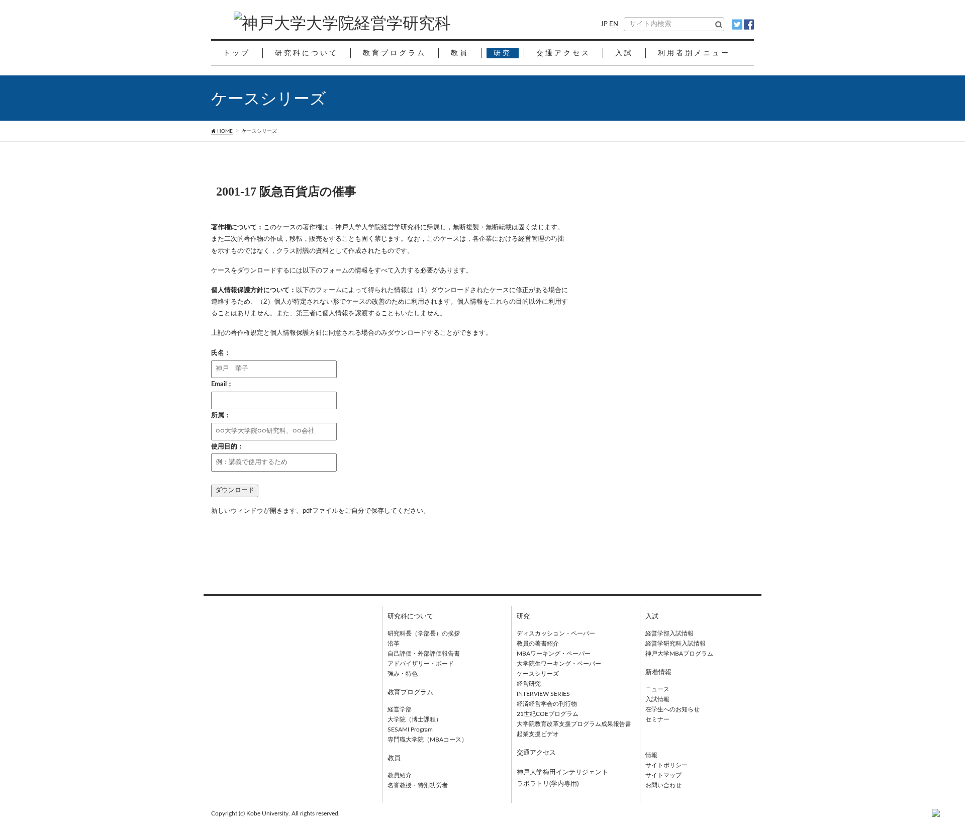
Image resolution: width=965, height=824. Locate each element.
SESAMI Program (410, 729)
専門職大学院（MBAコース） (427, 740)
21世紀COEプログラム (547, 714)
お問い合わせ (663, 785)
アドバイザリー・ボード (421, 664)
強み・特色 (403, 674)
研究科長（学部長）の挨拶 (424, 633)
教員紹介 (400, 775)
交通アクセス (536, 753)
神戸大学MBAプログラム (679, 654)
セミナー (657, 719)
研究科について (410, 616)
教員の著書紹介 (538, 643)
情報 (651, 755)
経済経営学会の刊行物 (547, 704)
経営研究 (529, 684)
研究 (523, 616)
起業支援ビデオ (538, 734)
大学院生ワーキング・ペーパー (559, 664)
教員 (394, 758)
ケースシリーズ (259, 131)
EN (613, 24)
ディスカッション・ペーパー (556, 633)
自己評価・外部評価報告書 (424, 654)
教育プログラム (410, 692)
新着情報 (658, 672)
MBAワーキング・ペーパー (554, 654)
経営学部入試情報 (669, 633)
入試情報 (657, 699)
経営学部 (400, 709)
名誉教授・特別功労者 (418, 785)
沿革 (394, 643)
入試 (651, 616)
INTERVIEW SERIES (543, 694)
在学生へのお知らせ (672, 709)
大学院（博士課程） (415, 719)
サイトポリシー (666, 765)
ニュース (657, 689)
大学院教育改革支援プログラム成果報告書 (574, 724)
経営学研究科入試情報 (675, 643)
